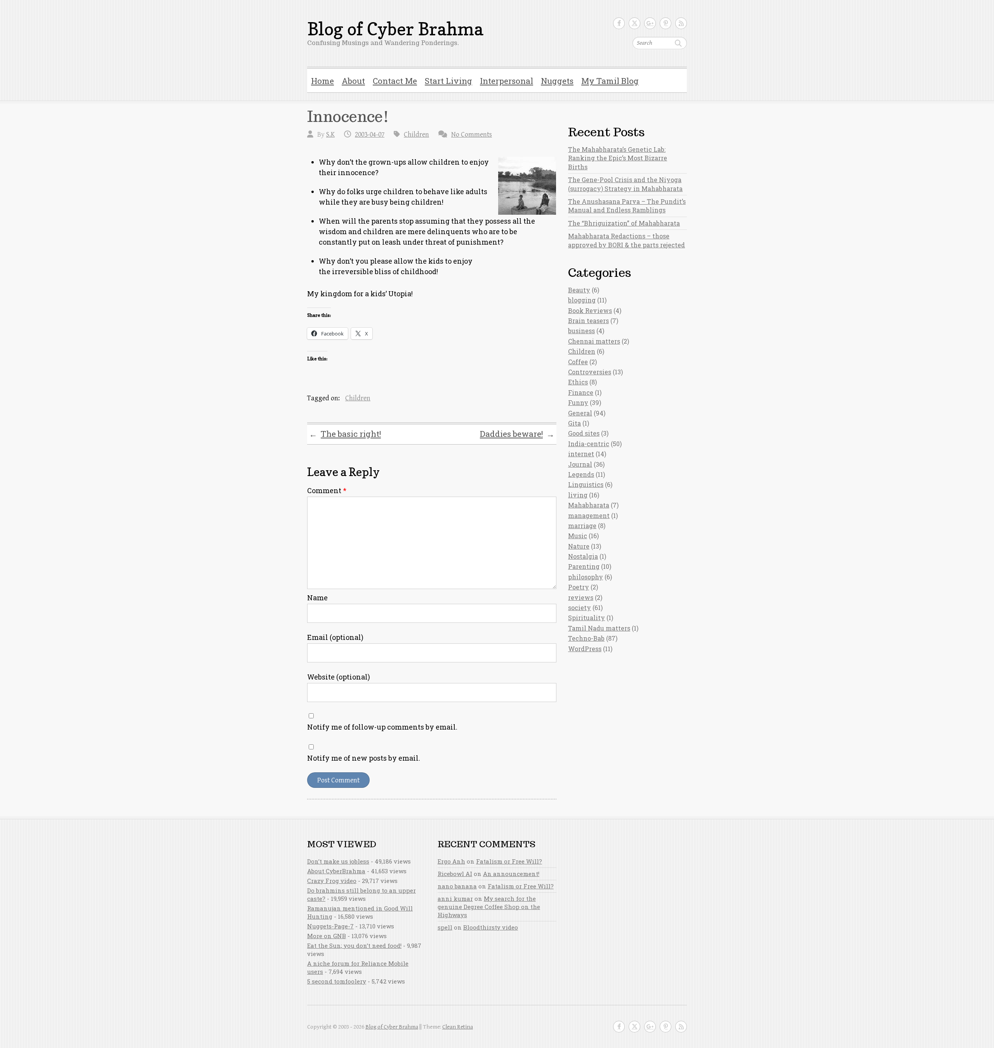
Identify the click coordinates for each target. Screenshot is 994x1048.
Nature (578, 546)
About (353, 80)
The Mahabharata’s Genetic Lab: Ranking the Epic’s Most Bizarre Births (617, 158)
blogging (582, 300)
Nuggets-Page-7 (330, 926)
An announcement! (511, 874)
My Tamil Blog (610, 80)
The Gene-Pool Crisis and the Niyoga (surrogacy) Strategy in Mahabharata (625, 184)
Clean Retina (457, 1027)
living (577, 495)
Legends (581, 474)
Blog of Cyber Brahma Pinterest (665, 23)
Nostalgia (583, 556)
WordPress (584, 649)
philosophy (585, 577)
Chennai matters (594, 341)
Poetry (578, 587)
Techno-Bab (586, 638)
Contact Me (395, 80)
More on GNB (326, 936)
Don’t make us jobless (338, 861)
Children (416, 134)
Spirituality (586, 618)
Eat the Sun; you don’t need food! (354, 945)
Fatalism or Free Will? (509, 861)
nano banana (457, 886)
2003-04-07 (369, 134)
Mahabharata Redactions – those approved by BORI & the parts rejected (626, 240)
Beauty (579, 290)
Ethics (578, 382)
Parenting (584, 566)
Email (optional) (335, 637)
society (579, 607)
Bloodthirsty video (490, 927)
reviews (580, 597)
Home (322, 80)
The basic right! (345, 434)
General (580, 413)
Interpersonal (506, 80)
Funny (578, 402)
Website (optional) (338, 676)
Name (317, 597)
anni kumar (455, 898)
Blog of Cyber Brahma (395, 29)
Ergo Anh (451, 861)
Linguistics (585, 484)
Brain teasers (588, 320)
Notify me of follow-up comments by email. (382, 727)
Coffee (578, 362)
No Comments (471, 134)
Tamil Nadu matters (599, 628)
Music (577, 536)
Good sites (584, 433)
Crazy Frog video (331, 881)
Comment (326, 490)
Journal (580, 464)
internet (581, 454)
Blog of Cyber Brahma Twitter (634, 23)
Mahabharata (588, 505)
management (589, 515)
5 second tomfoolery (336, 981)
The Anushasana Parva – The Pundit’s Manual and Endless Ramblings (627, 205)
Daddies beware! (517, 434)
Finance (580, 392)
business (581, 331)
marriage (582, 525)
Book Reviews (590, 310)
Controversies (589, 372)
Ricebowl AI (455, 874)
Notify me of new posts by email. (363, 758)
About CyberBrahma (336, 871)
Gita (574, 423)
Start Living (448, 80)
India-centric (588, 444)
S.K (330, 134)
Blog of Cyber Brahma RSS (681, 23)
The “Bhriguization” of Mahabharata (624, 223)
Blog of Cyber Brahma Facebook (619, 23)
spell (445, 927)
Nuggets (557, 80)
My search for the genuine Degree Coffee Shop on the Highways (489, 907)
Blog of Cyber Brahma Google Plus (650, 23)
